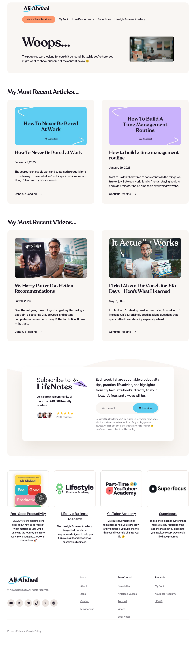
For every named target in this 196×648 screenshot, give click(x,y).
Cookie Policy (33, 631)
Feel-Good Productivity (28, 514)
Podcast (122, 601)
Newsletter (124, 586)
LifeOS (158, 601)
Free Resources (81, 19)
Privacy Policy (15, 631)
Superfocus (168, 514)
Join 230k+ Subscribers (39, 19)
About (83, 586)
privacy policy (112, 429)
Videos (121, 609)
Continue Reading (26, 194)
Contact (84, 601)
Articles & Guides (127, 593)
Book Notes (124, 616)
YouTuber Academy (121, 514)
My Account (87, 609)
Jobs (83, 593)
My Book (159, 586)
